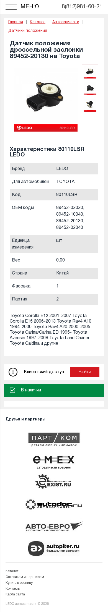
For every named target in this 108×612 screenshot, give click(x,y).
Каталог (12, 571)
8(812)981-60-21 (82, 6)
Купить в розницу (19, 582)
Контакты (13, 588)
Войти (85, 372)
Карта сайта (15, 594)
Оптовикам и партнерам (25, 577)
